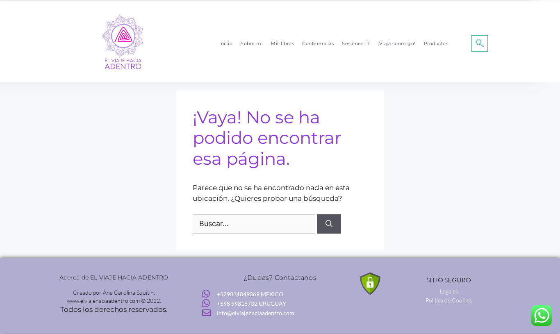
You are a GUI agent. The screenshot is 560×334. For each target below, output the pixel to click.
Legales (449, 291)
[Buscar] (329, 224)
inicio (225, 43)
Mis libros (282, 43)
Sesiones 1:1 (355, 43)
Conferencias (318, 43)
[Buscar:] (255, 224)
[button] (479, 43)
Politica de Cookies (449, 300)
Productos (436, 43)
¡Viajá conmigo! (397, 43)
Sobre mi (252, 43)
